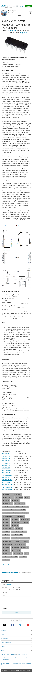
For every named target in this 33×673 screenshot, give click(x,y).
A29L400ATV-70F (7, 484)
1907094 (7, 500)
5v (28, 553)
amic (17, 541)
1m (28, 497)
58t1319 (7, 538)
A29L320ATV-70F (7, 480)
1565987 (26, 507)
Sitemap (25, 657)
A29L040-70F (6, 468)
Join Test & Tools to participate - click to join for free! (16, 670)
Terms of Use (24, 654)
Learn (2, 634)
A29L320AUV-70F (7, 482)
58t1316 (16, 538)
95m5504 (7, 494)
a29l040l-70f (17, 494)
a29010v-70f (20, 516)
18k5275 (7, 525)
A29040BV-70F (6, 465)
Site (14, 6)
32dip (6, 557)
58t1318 (7, 535)
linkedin (20, 625)
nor (6, 510)
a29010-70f (26, 519)
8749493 (16, 519)
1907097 (24, 557)
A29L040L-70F (6, 470)
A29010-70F (12, 31)
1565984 (7, 522)
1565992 (16, 507)
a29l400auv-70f (21, 544)
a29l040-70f (8, 553)
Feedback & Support (11, 654)
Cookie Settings (5, 659)
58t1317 (7, 550)
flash (25, 531)
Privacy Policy (5, 657)
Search (17, 6)
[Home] (6, 6)
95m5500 (7, 513)
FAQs (19, 654)
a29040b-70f (26, 538)
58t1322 (7, 519)
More (19, 15)
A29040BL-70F (6, 463)
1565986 (13, 510)
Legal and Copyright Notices (16, 657)
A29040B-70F (6, 461)
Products (3, 646)
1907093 (16, 513)
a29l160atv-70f (18, 535)
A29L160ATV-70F (7, 475)
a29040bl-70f (19, 553)
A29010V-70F (6, 458)
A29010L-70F (6, 456)
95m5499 (16, 522)
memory (26, 522)
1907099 (7, 531)
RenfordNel (9, 584)
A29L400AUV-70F (7, 487)
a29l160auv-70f (9, 528)
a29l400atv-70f (9, 544)
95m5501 (16, 531)
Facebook (12, 625)
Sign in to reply (10, 572)
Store (2, 650)
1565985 (26, 513)
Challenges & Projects (6, 642)
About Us (3, 654)
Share (4, 565)
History (10, 565)
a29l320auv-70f (9, 497)
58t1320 (7, 560)
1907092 (16, 500)
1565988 (16, 547)
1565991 (7, 547)
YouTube (28, 625)
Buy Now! (23, 32)
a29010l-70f (17, 550)
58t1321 (16, 525)
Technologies (12, 10)
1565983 (26, 541)
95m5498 (20, 497)
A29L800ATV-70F (7, 489)
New (30, 12)
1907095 (20, 528)
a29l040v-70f (8, 541)
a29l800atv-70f (21, 503)
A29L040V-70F (6, 472)
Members (3, 630)
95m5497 (25, 547)
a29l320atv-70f (9, 516)
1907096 (22, 510)
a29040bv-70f (8, 503)
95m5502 (7, 507)
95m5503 (14, 557)
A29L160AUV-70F (7, 477)
